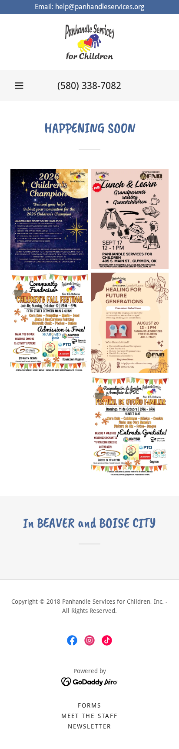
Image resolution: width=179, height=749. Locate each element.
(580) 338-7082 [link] (89, 85)
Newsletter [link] (89, 726)
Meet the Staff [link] (89, 715)
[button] (19, 85)
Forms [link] (89, 705)
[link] (89, 41)
